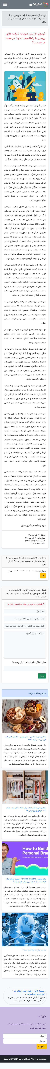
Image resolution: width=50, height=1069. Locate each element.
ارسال (42, 676)
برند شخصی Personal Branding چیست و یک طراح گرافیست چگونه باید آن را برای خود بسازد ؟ (26, 880)
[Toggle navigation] (5, 4)
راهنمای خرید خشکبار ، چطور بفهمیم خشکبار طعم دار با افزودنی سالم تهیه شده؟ (25, 738)
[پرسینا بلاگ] (38, 4)
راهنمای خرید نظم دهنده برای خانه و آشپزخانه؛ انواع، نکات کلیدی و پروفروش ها (26, 809)
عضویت (41, 1046)
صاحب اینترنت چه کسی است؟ (34, 950)
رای (43, 575)
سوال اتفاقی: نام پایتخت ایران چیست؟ (29, 662)
